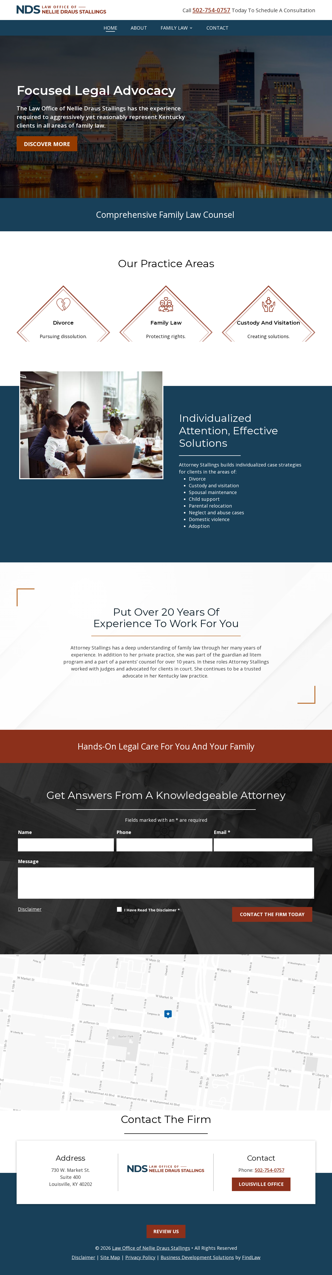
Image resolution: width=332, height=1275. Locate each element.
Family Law (174, 28)
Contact (217, 28)
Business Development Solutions (197, 1257)
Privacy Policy (140, 1257)
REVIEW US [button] (166, 1231)
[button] (326, 1237)
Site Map (110, 1257)
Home (110, 28)
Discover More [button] (47, 144)
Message (28, 861)
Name (25, 832)
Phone (123, 832)
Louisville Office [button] (261, 1184)
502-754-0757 (211, 10)
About (139, 28)
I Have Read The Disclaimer (152, 909)
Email (222, 832)
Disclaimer (30, 909)
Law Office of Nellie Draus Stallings (151, 1248)
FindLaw (251, 1257)
